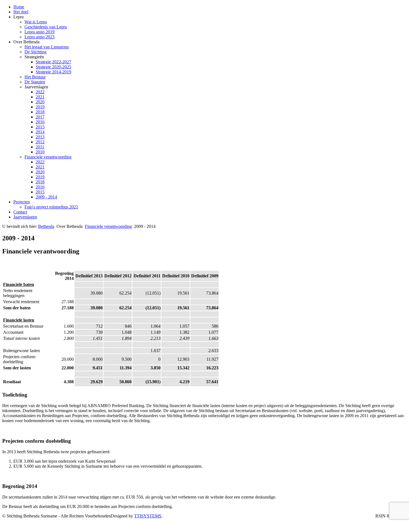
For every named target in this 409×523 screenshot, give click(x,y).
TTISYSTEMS (147, 516)
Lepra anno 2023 (39, 36)
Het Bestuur (35, 76)
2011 (40, 147)
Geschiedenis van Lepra (45, 26)
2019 (40, 106)
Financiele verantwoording (48, 157)
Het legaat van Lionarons (46, 46)
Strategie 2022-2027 (53, 61)
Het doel (20, 11)
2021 (40, 96)
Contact (20, 212)
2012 (40, 142)
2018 (40, 111)
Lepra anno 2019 (39, 31)
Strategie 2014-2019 (53, 71)
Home (18, 6)
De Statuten (34, 81)
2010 (40, 152)
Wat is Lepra (35, 21)
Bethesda (46, 226)
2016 (40, 121)
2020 (40, 101)
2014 (40, 131)
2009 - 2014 (46, 197)
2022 (40, 91)
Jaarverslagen (25, 217)
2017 (40, 116)
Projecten (21, 202)
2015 (40, 126)
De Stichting (35, 51)
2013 (40, 137)
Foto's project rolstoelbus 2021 (51, 207)
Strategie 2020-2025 (53, 66)
